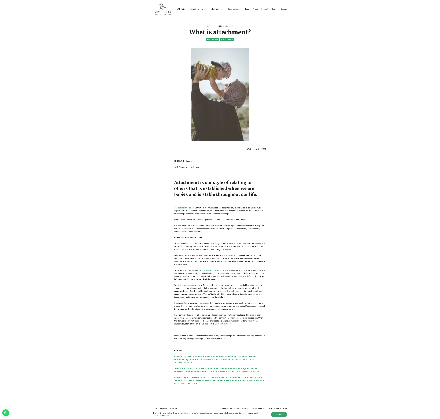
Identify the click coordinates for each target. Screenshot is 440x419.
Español (284, 9)
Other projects (233, 9)
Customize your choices (162, 416)
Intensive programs (197, 9)
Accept (279, 414)
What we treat (216, 9)
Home (209, 26)
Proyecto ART (163, 9)
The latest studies (182, 208)
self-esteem (227, 249)
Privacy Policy (258, 408)
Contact (264, 9)
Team (247, 9)
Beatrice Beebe (204, 270)
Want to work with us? (278, 408)
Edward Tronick (221, 270)
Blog (273, 9)
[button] (5, 412)
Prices (255, 9)
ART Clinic (181, 9)
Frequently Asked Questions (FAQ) (234, 408)
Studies (177, 226)
